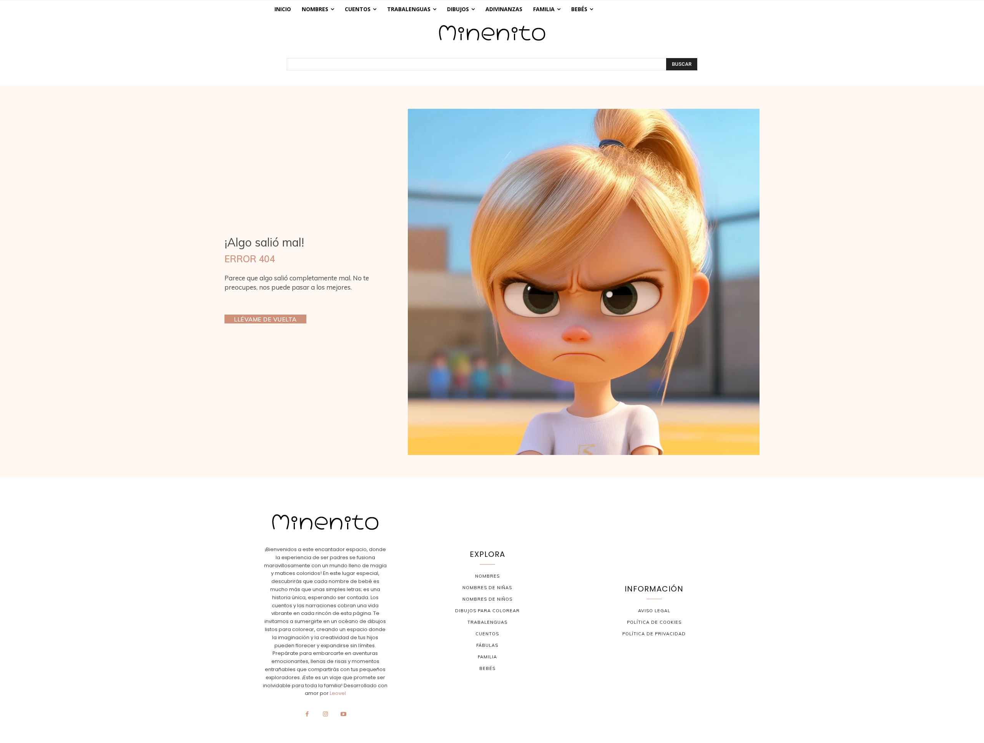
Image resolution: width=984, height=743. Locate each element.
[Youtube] (343, 714)
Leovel (338, 693)
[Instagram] (325, 714)
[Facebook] (307, 714)
